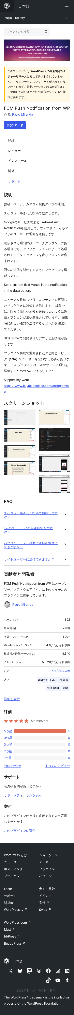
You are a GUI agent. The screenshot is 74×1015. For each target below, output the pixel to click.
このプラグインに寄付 (20, 831)
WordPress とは (15, 855)
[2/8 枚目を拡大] (30, 433)
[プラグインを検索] (46, 32)
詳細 (11, 140)
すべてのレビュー (57, 766)
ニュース (10, 862)
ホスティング (13, 869)
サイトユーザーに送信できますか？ (29, 559)
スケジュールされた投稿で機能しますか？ (31, 515)
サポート (14, 181)
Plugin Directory (14, 17)
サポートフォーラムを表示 (23, 795)
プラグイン (47, 869)
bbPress (12, 936)
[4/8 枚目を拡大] (30, 466)
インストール (17, 161)
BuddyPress (14, 943)
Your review (12, 766)
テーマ (44, 862)
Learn (8, 889)
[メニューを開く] (67, 6)
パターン (45, 876)
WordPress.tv (15, 910)
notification (53, 687)
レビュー (14, 151)
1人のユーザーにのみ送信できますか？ (28, 530)
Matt (9, 929)
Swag (45, 910)
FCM (52, 679)
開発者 (8, 903)
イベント (45, 896)
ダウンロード (15, 125)
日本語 (18, 961)
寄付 (44, 903)
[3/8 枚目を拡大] (30, 450)
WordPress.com (17, 922)
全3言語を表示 (61, 670)
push (65, 687)
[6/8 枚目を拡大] (65, 433)
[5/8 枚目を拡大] (65, 415)
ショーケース (48, 855)
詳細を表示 (12, 699)
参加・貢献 (47, 889)
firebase (63, 679)
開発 (11, 171)
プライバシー (13, 876)
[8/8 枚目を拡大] (65, 480)
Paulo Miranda (22, 114)
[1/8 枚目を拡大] (30, 415)
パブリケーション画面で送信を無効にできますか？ (31, 545)
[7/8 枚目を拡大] (65, 460)
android (42, 679)
